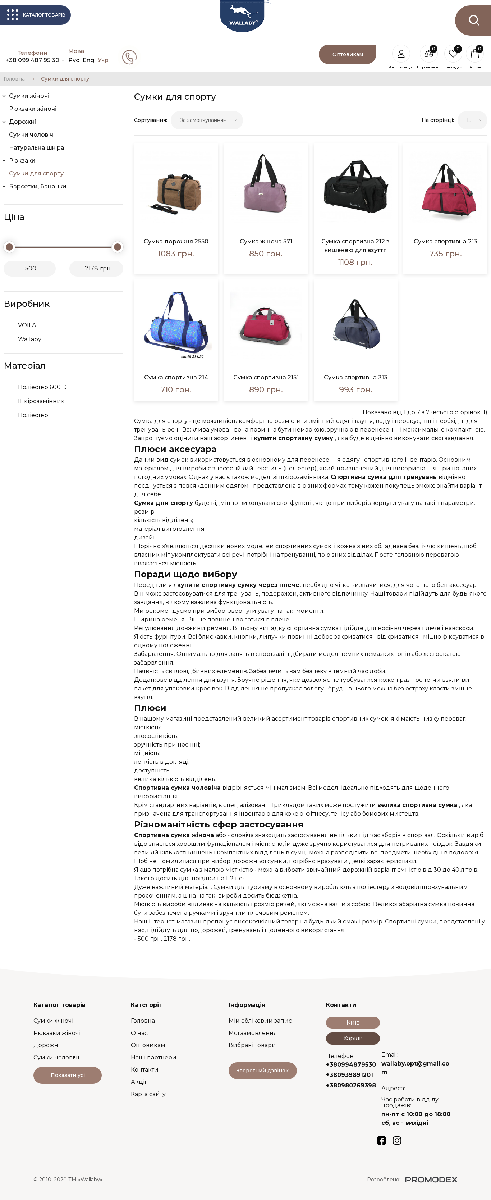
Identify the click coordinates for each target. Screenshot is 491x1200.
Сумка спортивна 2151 (266, 377)
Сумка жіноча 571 (266, 241)
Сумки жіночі (53, 1020)
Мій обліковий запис (260, 1020)
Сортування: (150, 120)
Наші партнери (153, 1057)
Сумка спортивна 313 (355, 377)
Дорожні (46, 1045)
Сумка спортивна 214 (176, 377)
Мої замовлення (253, 1033)
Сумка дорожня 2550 (176, 241)
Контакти (145, 1069)
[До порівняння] (206, 173)
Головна (14, 79)
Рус (73, 60)
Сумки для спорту (65, 79)
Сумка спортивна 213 (445, 241)
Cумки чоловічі (56, 1057)
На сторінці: (438, 120)
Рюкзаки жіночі (57, 1033)
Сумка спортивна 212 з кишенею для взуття (355, 246)
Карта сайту (148, 1094)
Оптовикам (148, 1045)
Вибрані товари (252, 1045)
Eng (88, 60)
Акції (138, 1081)
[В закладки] (206, 155)
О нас (139, 1033)
